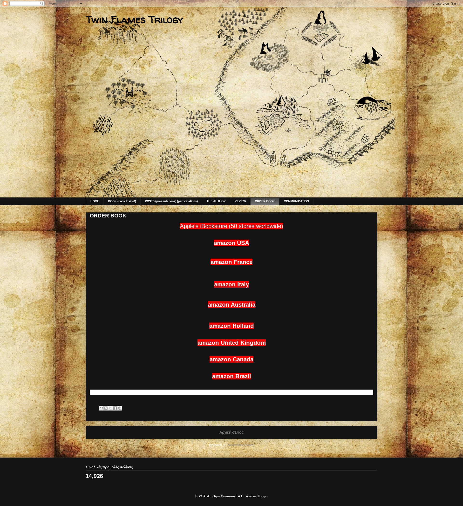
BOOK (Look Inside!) (122, 201)
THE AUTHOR (216, 201)
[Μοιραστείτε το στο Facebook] (115, 408)
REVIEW (240, 201)
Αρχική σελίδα (231, 432)
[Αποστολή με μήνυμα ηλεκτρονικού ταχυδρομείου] (101, 408)
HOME (94, 201)
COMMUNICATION (296, 201)
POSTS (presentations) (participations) (171, 201)
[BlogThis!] (105, 408)
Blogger (262, 496)
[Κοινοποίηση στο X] (110, 408)
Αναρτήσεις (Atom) (241, 445)
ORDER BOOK (265, 201)
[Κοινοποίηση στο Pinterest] (119, 408)
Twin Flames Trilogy (134, 19)
